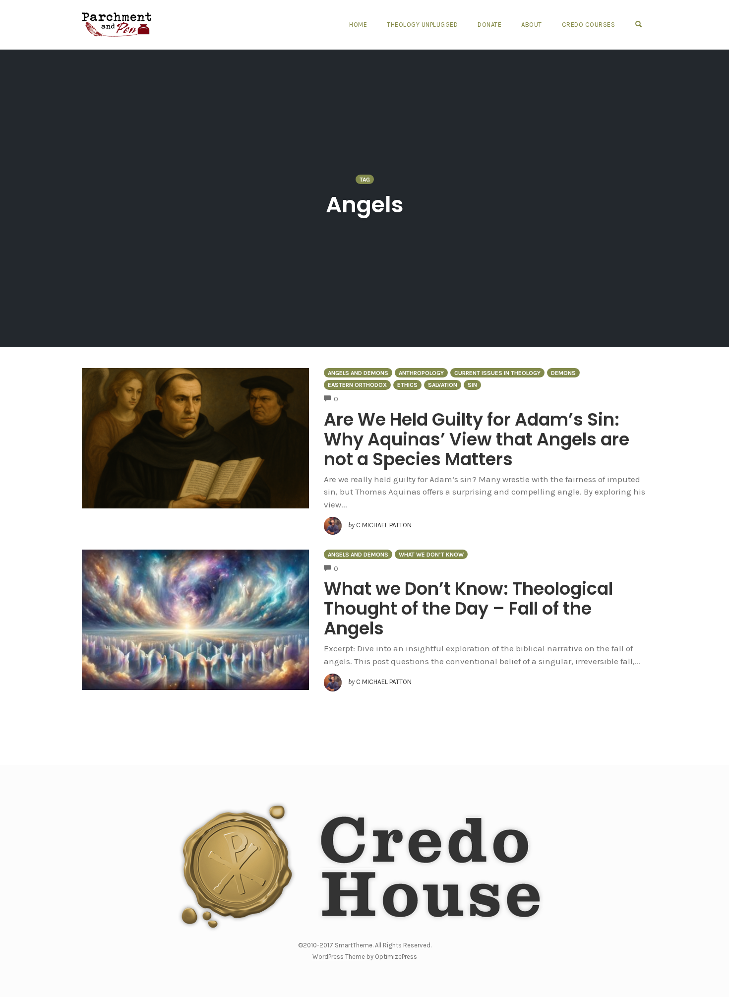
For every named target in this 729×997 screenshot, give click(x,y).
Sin (472, 384)
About (531, 24)
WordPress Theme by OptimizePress (364, 956)
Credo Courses (588, 24)
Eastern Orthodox (357, 384)
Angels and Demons (358, 373)
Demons (563, 373)
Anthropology (421, 373)
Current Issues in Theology (497, 373)
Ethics (407, 384)
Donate (489, 24)
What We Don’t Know (431, 554)
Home (358, 24)
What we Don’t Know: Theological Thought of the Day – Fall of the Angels (468, 608)
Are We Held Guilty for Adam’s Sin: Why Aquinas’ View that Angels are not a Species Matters (476, 439)
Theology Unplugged (422, 24)
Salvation (442, 384)
